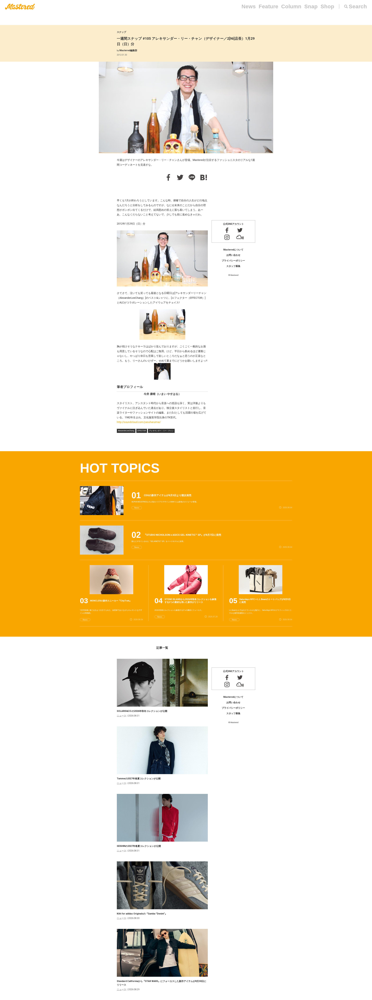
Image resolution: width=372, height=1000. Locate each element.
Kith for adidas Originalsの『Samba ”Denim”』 (142, 913)
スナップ (121, 32)
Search (358, 6)
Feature (268, 6)
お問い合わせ (233, 255)
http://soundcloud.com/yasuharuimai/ (139, 422)
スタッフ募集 (233, 266)
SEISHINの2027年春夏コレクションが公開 (139, 846)
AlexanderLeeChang (126, 431)
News (249, 6)
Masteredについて (233, 249)
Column (291, 6)
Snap (311, 6)
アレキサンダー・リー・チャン (161, 431)
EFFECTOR (141, 431)
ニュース (121, 715)
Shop (327, 6)
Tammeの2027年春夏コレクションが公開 (139, 778)
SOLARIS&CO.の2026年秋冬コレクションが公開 (142, 711)
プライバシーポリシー (233, 260)
